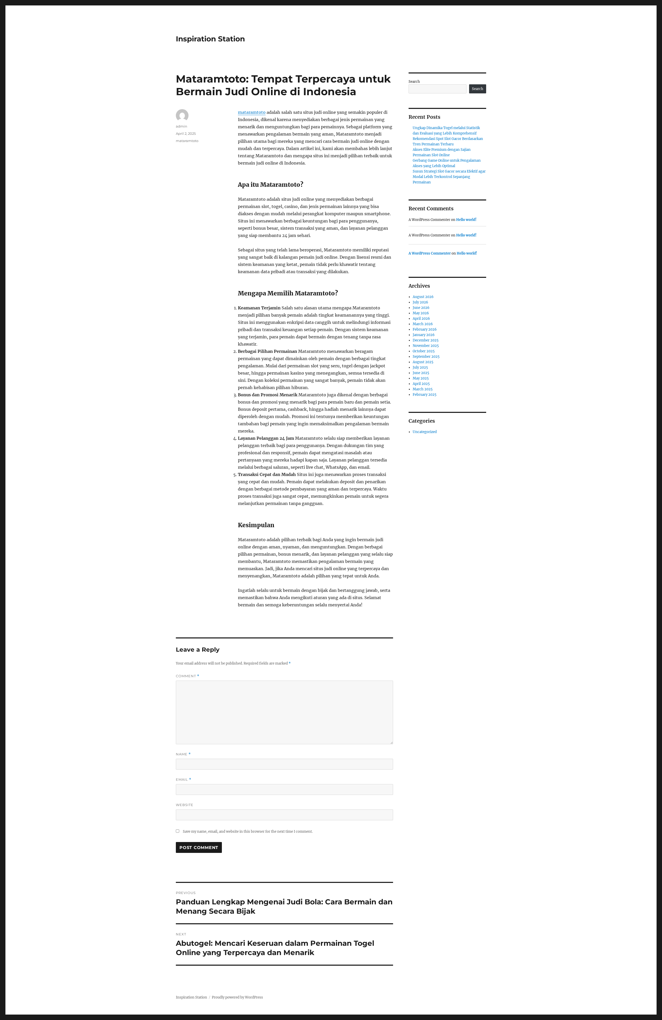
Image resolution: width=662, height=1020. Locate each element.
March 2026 (423, 324)
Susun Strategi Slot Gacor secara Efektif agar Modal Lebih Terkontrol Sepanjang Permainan (449, 176)
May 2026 (421, 313)
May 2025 (421, 378)
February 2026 (425, 329)
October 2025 (424, 351)
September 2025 (426, 356)
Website (184, 805)
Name (183, 754)
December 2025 (426, 340)
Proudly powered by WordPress (237, 997)
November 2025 (426, 346)
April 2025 (421, 384)
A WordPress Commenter (430, 253)
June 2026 (421, 308)
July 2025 (420, 367)
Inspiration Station (210, 38)
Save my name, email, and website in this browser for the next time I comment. (248, 831)
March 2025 (423, 389)
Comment (187, 676)
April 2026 (421, 318)
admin (181, 126)
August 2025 (423, 362)
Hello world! (466, 220)
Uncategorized (425, 432)
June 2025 (421, 373)
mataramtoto (252, 112)
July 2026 (420, 302)
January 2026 (424, 335)
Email (183, 779)
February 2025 (425, 394)
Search (414, 81)
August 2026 (423, 297)
